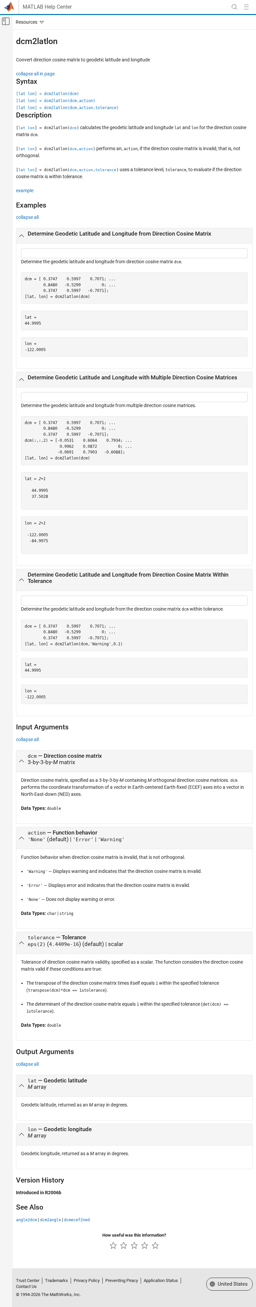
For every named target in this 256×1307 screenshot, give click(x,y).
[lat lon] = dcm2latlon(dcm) (47, 93)
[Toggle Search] (234, 7)
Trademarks (56, 1280)
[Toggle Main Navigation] (246, 7)
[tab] (134, 236)
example (24, 190)
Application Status (161, 1280)
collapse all (27, 217)
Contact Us (26, 1286)
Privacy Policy (87, 1280)
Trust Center (27, 1280)
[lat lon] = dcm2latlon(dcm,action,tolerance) (67, 107)
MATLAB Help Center (47, 7)
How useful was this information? (134, 1235)
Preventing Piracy (121, 1280)
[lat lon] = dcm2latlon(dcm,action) (55, 100)
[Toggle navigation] (28, 22)
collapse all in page (35, 73)
